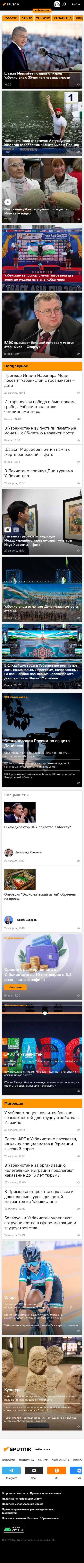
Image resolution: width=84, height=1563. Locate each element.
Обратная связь (49, 1518)
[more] (78, 84)
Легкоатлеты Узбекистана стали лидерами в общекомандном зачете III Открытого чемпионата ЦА (38, 1305)
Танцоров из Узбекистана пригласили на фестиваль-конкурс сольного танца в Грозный (37, 1408)
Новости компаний (14, 1518)
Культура (42, 1383)
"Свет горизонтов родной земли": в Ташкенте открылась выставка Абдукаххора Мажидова (40, 1419)
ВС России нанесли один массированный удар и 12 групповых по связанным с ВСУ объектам (36, 764)
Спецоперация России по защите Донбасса (37, 743)
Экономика (60, 1460)
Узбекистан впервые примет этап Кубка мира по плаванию (41, 1325)
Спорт (42, 1288)
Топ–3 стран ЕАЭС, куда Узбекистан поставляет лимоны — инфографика (41, 1062)
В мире (43, 1460)
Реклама (32, 1518)
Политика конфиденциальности (22, 1498)
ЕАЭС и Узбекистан (42, 1048)
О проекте (8, 1493)
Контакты (23, 1493)
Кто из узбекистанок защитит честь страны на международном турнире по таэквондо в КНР (33, 1316)
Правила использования (45, 1493)
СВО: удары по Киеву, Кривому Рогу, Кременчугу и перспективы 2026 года (36, 754)
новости (8, 1460)
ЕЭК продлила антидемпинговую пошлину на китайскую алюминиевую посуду (40, 1073)
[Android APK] (14, 1529)
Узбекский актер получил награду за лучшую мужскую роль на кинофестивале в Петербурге (39, 1398)
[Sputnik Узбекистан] (11, 6)
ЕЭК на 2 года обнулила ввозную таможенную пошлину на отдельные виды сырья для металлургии (41, 1084)
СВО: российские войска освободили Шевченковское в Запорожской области (39, 775)
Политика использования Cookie (22, 1504)
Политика (26, 1460)
